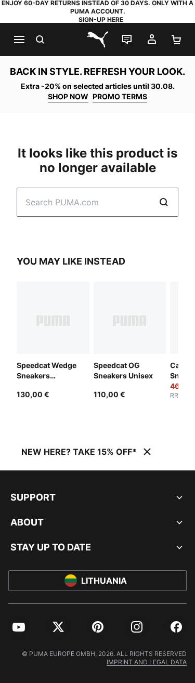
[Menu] (18, 39)
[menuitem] (18, 626)
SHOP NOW (68, 96)
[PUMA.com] (97, 39)
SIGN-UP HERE (101, 19)
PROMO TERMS (120, 96)
